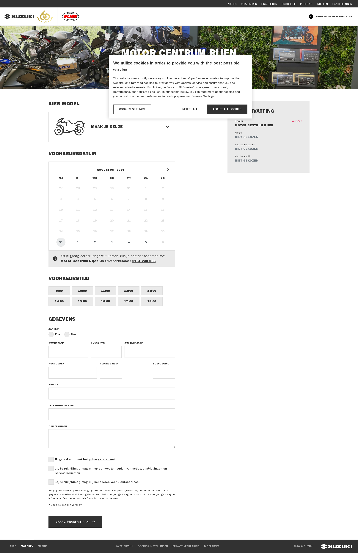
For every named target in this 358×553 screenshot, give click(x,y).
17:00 (128, 301)
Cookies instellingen (153, 546)
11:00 (105, 291)
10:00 (82, 291)
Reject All (190, 109)
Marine (42, 546)
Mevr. (74, 334)
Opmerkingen (57, 426)
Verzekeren (249, 4)
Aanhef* (54, 329)
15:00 (82, 301)
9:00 (59, 291)
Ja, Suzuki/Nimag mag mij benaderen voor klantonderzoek (97, 482)
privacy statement (102, 459)
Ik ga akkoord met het (85, 459)
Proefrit (306, 4)
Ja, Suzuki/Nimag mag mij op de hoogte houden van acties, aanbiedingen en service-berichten (111, 471)
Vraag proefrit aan (72, 521)
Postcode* (56, 363)
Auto (13, 546)
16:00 (105, 301)
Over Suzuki (124, 546)
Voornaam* (56, 343)
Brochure (289, 4)
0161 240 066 (144, 261)
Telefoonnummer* (61, 405)
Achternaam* (134, 343)
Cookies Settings (132, 109)
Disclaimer (211, 546)
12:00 (128, 291)
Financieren (269, 4)
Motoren (27, 546)
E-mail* (53, 384)
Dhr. (58, 334)
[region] (180, 86)
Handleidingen (342, 4)
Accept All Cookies (227, 109)
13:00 (151, 291)
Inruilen (322, 4)
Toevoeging (161, 363)
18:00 (151, 301)
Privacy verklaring (186, 546)
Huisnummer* (109, 363)
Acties (232, 4)
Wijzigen (297, 121)
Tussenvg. (98, 343)
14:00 (59, 301)
